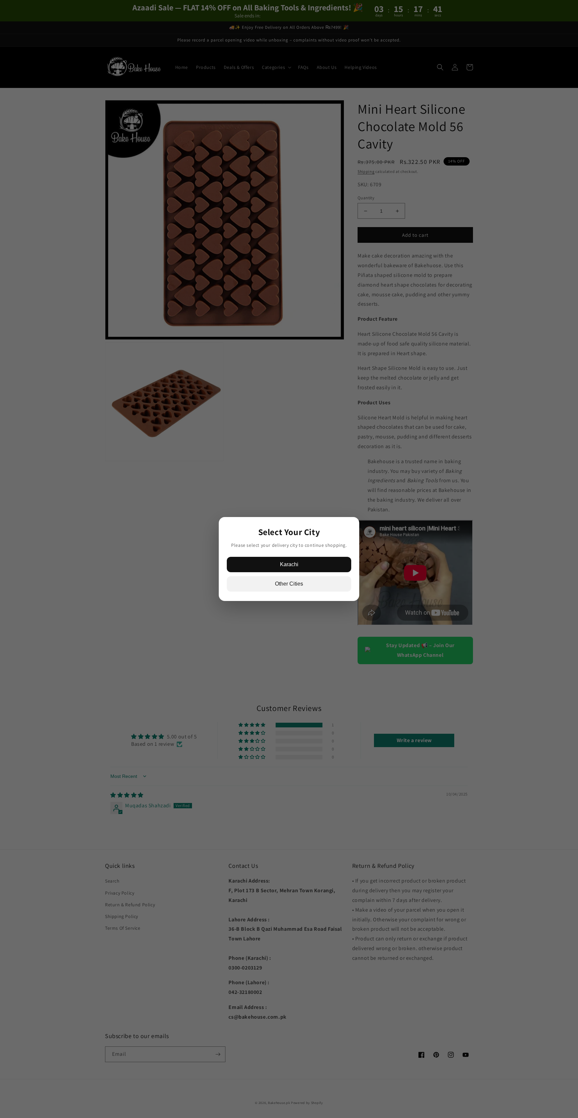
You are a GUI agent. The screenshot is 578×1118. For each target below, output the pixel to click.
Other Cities (289, 584)
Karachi (289, 564)
